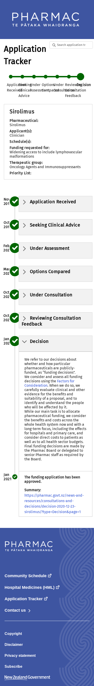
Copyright (13, 634)
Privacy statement (20, 655)
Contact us (18, 610)
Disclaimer (14, 645)
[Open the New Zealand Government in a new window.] (27, 677)
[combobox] (72, 45)
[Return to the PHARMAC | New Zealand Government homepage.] (45, 19)
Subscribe (13, 666)
